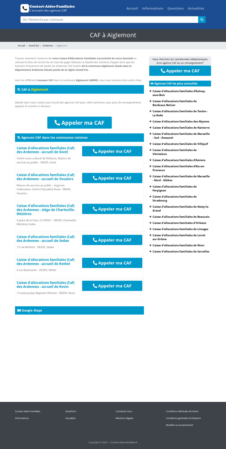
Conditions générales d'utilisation (183, 418)
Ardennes (48, 45)
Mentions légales (124, 418)
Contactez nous (124, 411)
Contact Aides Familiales (27, 411)
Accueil (132, 8)
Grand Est (34, 45)
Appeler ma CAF (82, 122)
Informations (152, 8)
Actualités (196, 8)
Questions (175, 8)
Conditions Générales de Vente (182, 411)
